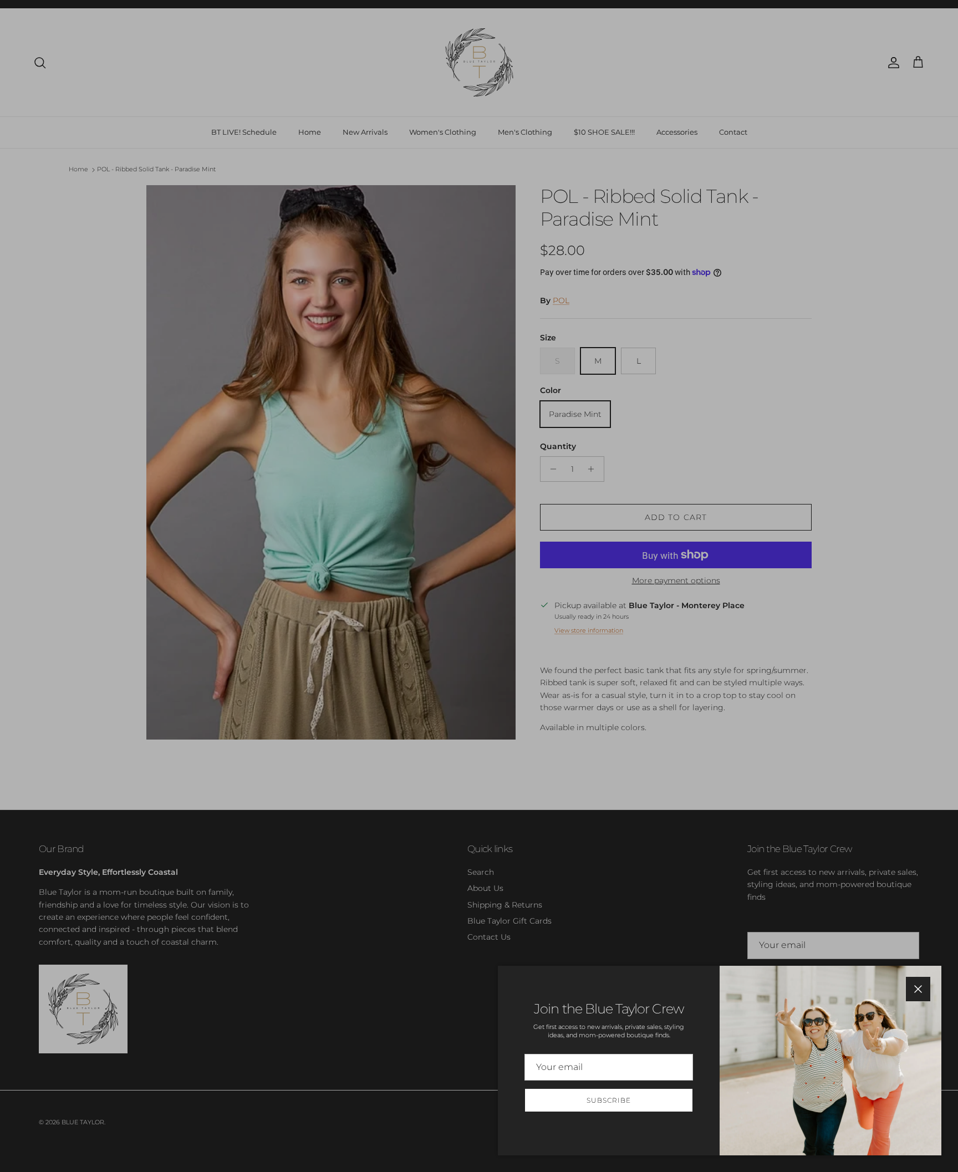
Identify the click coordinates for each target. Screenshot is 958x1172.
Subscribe (609, 1100)
